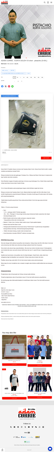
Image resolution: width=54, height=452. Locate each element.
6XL (42, 77)
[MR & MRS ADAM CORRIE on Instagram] (22, 427)
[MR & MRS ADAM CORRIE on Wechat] (36, 427)
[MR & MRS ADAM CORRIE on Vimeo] (32, 427)
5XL (38, 77)
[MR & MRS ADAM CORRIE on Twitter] (11, 427)
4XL (35, 77)
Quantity (2, 80)
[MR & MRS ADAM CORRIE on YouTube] (29, 427)
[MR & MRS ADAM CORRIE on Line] (43, 427)
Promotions (3, 67)
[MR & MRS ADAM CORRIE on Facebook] (14, 427)
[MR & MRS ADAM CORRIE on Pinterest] (18, 427)
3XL (31, 77)
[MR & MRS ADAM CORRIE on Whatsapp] (40, 427)
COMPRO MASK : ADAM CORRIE (10, 150)
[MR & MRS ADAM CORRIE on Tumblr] (25, 427)
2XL (27, 77)
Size (2, 77)
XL (23, 77)
